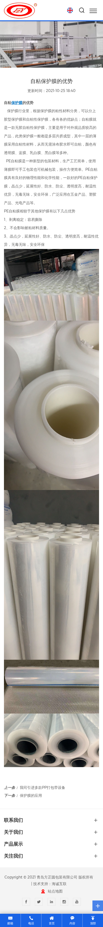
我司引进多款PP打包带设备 (42, 787)
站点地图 (55, 891)
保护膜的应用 (31, 795)
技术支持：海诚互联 (50, 883)
